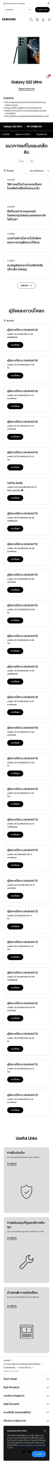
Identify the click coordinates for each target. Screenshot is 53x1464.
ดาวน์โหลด (15, 344)
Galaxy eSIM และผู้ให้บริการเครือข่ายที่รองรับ (23, 108)
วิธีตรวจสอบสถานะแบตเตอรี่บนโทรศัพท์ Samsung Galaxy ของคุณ (25, 103)
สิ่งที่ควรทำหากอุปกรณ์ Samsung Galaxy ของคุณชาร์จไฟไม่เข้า (25, 112)
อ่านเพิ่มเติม (12, 1163)
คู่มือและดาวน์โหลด (22, 134)
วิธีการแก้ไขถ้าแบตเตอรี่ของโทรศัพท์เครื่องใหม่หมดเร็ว (27, 116)
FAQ (31, 161)
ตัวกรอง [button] (10, 170)
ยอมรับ (39, 1453)
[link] (47, 76)
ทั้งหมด (21, 161)
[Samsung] (8, 19)
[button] (26, 186)
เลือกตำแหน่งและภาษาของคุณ (14, 3)
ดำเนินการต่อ (42, 9)
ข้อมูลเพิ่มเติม (41, 134)
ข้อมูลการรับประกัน (26, 88)
